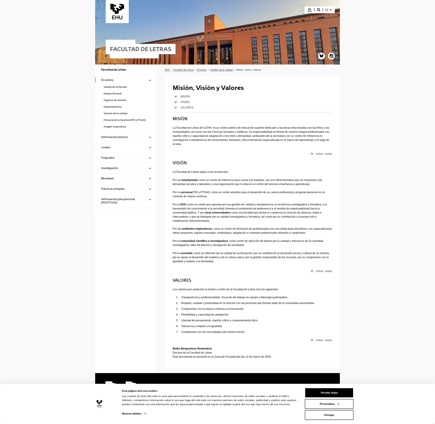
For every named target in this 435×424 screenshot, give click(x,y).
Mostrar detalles (132, 413)
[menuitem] (328, 9)
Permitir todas (329, 392)
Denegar (329, 414)
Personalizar (327, 403)
